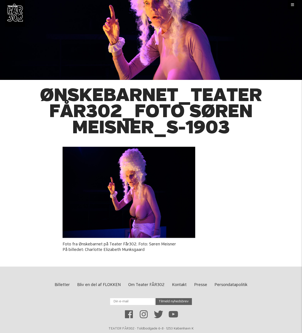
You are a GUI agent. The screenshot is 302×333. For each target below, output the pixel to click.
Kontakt (179, 285)
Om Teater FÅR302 (146, 285)
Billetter (62, 285)
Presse (200, 285)
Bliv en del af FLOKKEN (99, 285)
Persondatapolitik (230, 285)
